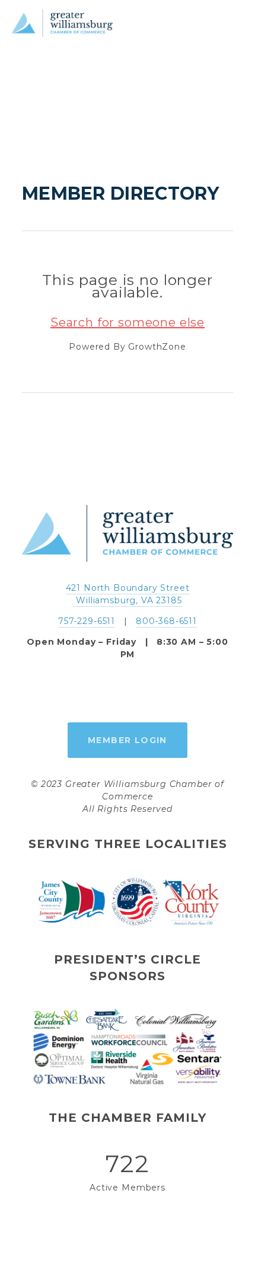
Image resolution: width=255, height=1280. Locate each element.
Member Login (127, 740)
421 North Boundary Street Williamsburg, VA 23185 (128, 594)
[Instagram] (127, 691)
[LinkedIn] (154, 691)
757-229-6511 (86, 621)
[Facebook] (100, 691)
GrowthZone (157, 346)
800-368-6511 (166, 621)
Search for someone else (127, 322)
